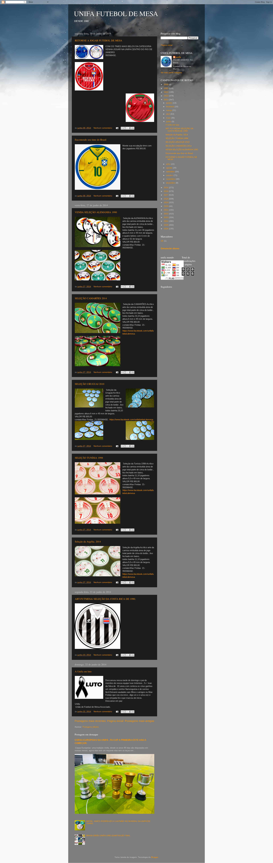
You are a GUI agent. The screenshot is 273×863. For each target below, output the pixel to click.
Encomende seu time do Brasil (90, 139)
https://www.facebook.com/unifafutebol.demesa (131, 419)
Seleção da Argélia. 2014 (88, 541)
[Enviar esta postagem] (117, 128)
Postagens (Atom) (90, 727)
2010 (166, 85)
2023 (166, 217)
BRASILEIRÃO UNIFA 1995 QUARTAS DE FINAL (108, 836)
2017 (166, 195)
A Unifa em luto (83, 671)
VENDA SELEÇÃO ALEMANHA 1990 (96, 212)
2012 (166, 92)
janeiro (169, 103)
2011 (166, 88)
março (169, 110)
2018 (166, 199)
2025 (166, 225)
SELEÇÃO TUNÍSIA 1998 (89, 457)
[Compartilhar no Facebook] (130, 128)
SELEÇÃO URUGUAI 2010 (89, 384)
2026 (166, 229)
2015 (166, 188)
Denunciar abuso (170, 248)
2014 (166, 100)
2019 (166, 202)
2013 (166, 96)
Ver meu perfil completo (171, 73)
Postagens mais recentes (90, 720)
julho (168, 164)
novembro (171, 179)
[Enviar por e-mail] (122, 128)
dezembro (171, 183)
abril (168, 114)
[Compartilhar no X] (127, 128)
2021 (166, 210)
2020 (166, 206)
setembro (170, 172)
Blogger (154, 857)
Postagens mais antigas (139, 720)
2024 (166, 221)
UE (162, 241)
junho (169, 122)
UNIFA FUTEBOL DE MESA (116, 13)
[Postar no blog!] (124, 128)
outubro (170, 175)
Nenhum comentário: (103, 128)
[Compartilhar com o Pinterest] (133, 128)
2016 (166, 191)
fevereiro (170, 107)
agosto (169, 168)
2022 (166, 214)
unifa (178, 57)
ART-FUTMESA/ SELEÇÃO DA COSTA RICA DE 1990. (105, 599)
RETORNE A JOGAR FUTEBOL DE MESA (98, 40)
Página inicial (115, 720)
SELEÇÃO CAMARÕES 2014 (91, 298)
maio (168, 118)
